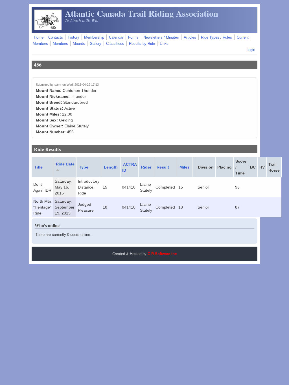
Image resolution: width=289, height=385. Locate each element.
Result (163, 167)
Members (60, 44)
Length (111, 167)
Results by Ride (142, 44)
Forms (133, 37)
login (251, 50)
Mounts (79, 44)
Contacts (55, 37)
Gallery (95, 44)
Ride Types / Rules (216, 37)
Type (83, 167)
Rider (146, 167)
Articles (190, 37)
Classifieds (115, 44)
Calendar (116, 37)
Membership (94, 37)
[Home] (48, 28)
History (73, 37)
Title (38, 167)
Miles (184, 167)
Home (38, 37)
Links (164, 44)
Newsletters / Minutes (161, 37)
